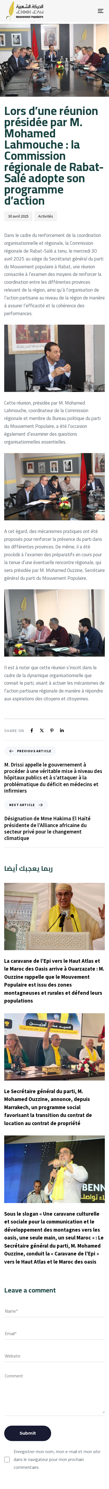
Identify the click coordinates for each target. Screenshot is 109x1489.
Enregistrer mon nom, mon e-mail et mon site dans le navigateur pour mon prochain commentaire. (57, 1459)
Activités (45, 216)
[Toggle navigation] (87, 11)
